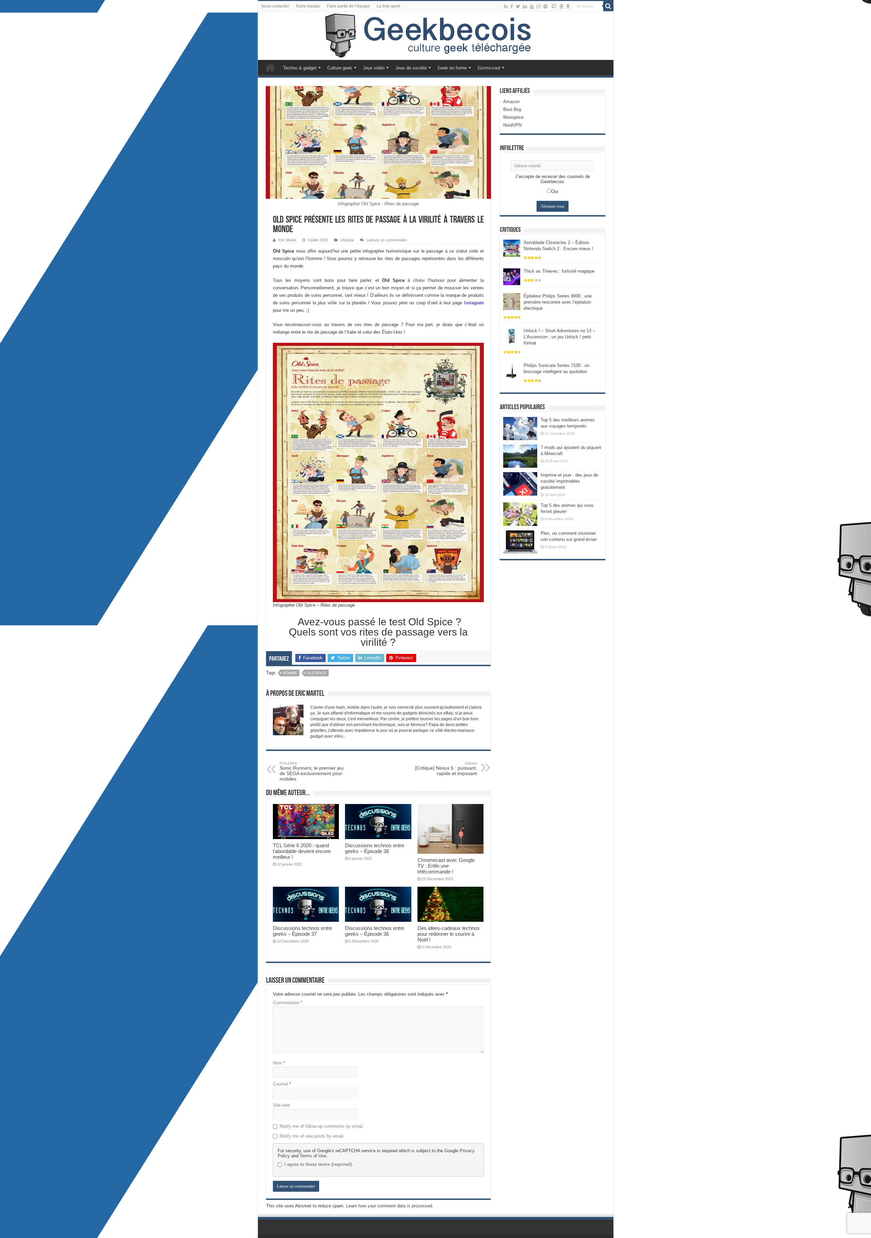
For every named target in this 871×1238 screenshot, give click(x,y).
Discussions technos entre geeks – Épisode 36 (374, 931)
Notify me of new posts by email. (312, 1136)
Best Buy (512, 109)
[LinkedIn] (525, 6)
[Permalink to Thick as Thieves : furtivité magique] (511, 276)
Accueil (270, 67)
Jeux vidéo (373, 67)
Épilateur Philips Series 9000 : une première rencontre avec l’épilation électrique (558, 302)
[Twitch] (554, 6)
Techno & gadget (299, 67)
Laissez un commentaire (386, 240)
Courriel (282, 1084)
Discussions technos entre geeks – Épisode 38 (374, 848)
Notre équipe (308, 6)
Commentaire (287, 1002)
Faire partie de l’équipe (348, 6)
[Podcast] (568, 6)
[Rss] (505, 6)
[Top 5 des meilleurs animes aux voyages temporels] (520, 428)
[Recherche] (608, 6)
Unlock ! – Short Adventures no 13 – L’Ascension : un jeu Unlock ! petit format (559, 336)
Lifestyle (347, 240)
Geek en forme (452, 67)
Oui (554, 191)
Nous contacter (275, 6)
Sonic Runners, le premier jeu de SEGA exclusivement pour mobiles (312, 771)
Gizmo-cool (489, 67)
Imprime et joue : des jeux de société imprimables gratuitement (569, 481)
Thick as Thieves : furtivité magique (559, 271)
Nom (279, 1062)
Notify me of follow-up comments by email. (322, 1126)
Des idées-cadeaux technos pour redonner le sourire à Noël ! (448, 934)
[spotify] (545, 6)
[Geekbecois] (435, 36)
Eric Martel (287, 240)
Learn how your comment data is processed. (389, 1205)
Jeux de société (411, 67)
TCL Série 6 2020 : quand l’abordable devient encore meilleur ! (302, 851)
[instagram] (538, 6)
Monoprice (513, 117)
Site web (281, 1105)
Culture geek (339, 67)
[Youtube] (532, 6)
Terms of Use (313, 1155)
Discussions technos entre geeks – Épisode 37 (302, 931)
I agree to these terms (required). (318, 1164)
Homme (290, 673)
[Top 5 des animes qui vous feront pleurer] (520, 514)
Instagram (474, 302)
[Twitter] (518, 6)
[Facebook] (512, 6)
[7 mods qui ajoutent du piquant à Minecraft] (520, 456)
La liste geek (388, 6)
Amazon (511, 101)
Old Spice (316, 673)
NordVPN (512, 125)
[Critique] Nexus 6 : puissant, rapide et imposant (446, 768)
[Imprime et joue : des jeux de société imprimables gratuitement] (520, 483)
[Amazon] (561, 6)
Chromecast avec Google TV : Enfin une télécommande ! (446, 865)
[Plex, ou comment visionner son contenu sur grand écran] (520, 541)
